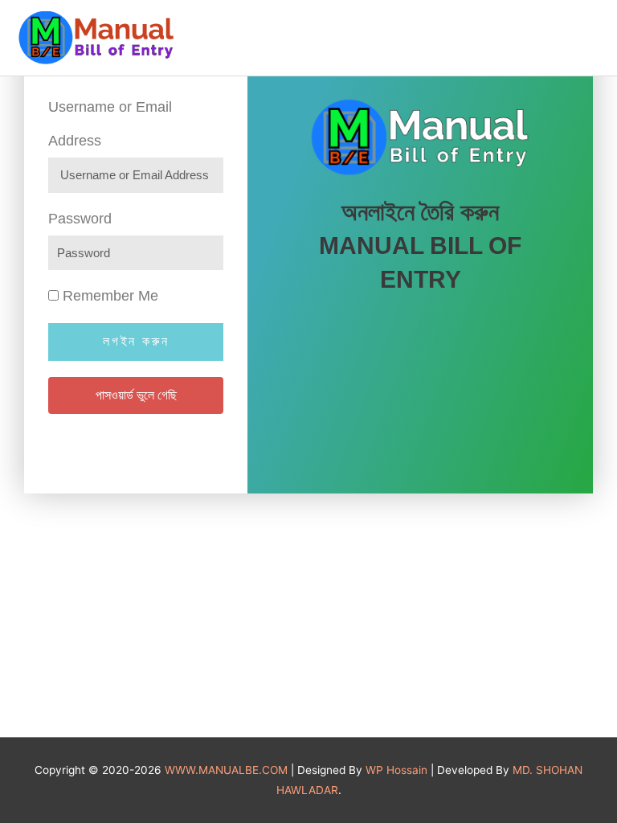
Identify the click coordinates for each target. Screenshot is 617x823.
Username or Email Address (110, 123)
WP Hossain (396, 770)
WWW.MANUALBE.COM (226, 770)
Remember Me (108, 296)
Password (80, 219)
